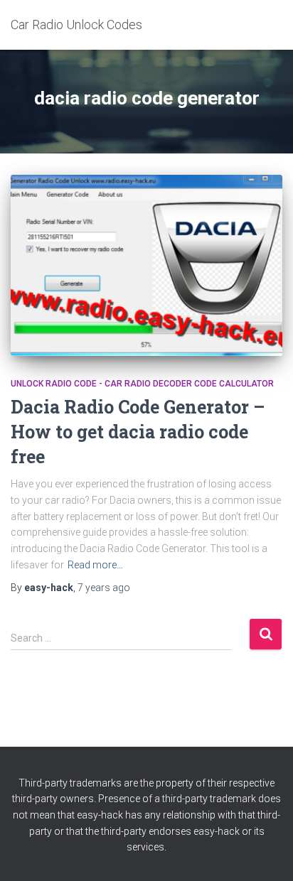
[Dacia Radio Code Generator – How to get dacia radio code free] (146, 265)
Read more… (95, 565)
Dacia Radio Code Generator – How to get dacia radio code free (138, 431)
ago (104, 587)
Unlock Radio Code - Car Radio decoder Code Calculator (142, 384)
